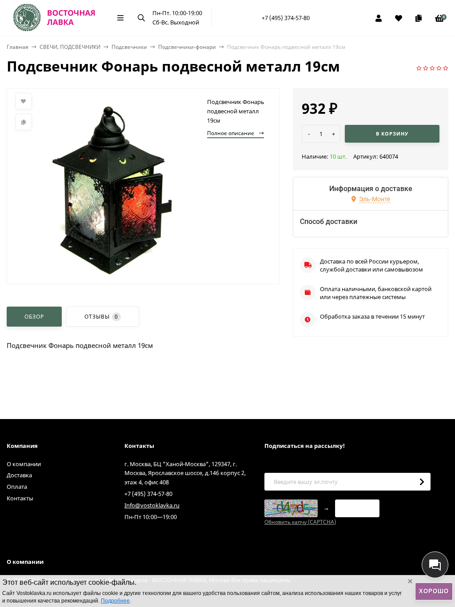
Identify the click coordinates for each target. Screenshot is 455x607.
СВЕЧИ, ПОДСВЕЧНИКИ (70, 47)
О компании (24, 464)
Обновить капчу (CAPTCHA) (300, 522)
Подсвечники (129, 47)
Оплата (17, 487)
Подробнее (115, 601)
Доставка (19, 475)
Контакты (20, 498)
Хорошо (434, 591)
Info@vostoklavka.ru (152, 505)
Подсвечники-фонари (187, 47)
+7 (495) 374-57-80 (286, 18)
